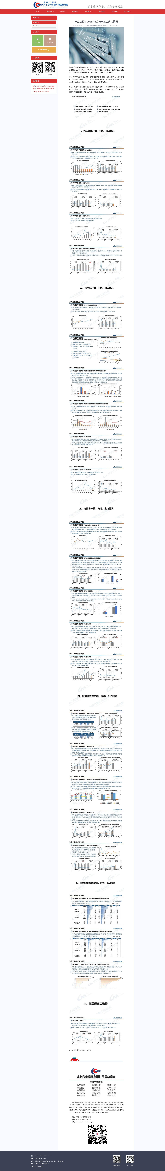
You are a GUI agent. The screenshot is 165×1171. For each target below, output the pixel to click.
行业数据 (36, 22)
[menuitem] (37, 11)
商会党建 (102, 11)
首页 (37, 11)
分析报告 (36, 26)
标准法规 (115, 11)
